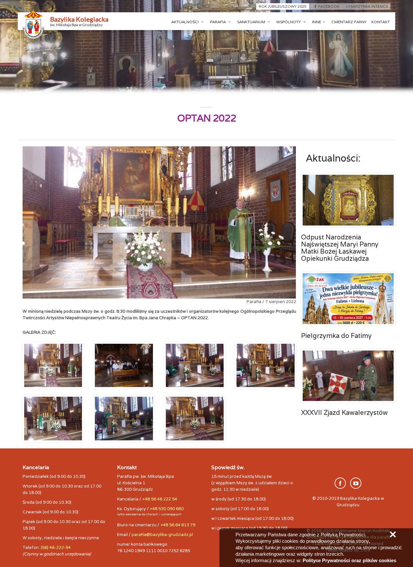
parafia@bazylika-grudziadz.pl (162, 534)
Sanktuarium (251, 21)
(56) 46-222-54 (56, 547)
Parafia (218, 21)
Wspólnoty (289, 21)
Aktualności (185, 21)
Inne (316, 21)
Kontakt (380, 21)
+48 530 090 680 (167, 508)
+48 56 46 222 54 (159, 499)
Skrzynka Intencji (369, 6)
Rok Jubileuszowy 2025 (283, 6)
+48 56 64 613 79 (177, 525)
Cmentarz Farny (349, 21)
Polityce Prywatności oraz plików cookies (349, 560)
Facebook (328, 6)
